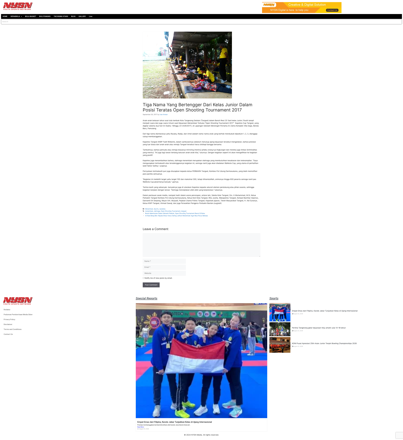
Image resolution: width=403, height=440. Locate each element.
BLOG (73, 16)
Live (90, 16)
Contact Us (8, 334)
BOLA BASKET (30, 16)
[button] (16, 16)
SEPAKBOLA (15, 16)
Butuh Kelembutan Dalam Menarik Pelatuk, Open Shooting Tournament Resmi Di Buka (175, 213)
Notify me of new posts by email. (158, 278)
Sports (156, 209)
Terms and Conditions (13, 329)
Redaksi (7, 310)
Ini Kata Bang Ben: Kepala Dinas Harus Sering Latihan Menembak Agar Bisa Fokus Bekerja (176, 216)
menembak (149, 211)
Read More (140, 427)
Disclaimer (8, 324)
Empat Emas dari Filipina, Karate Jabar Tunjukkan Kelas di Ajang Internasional (174, 422)
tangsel (183, 211)
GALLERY (82, 16)
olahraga (157, 211)
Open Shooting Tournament (170, 211)
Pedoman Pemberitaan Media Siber (18, 314)
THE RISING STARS (61, 16)
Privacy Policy (9, 319)
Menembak (149, 209)
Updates (162, 209)
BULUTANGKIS (44, 16)
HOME (5, 16)
